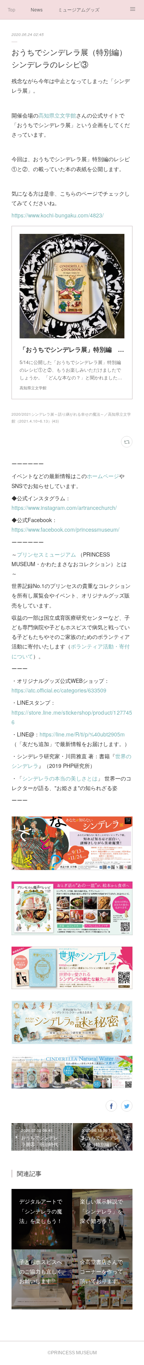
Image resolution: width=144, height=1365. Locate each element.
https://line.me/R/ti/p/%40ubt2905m (82, 734)
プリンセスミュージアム (46, 554)
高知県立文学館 (57, 115)
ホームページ (103, 476)
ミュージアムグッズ (78, 9)
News (37, 9)
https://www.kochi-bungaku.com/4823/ (58, 215)
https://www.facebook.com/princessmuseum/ (65, 529)
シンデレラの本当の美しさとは (60, 778)
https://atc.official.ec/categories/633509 (59, 690)
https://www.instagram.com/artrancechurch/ (64, 507)
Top (11, 9)
